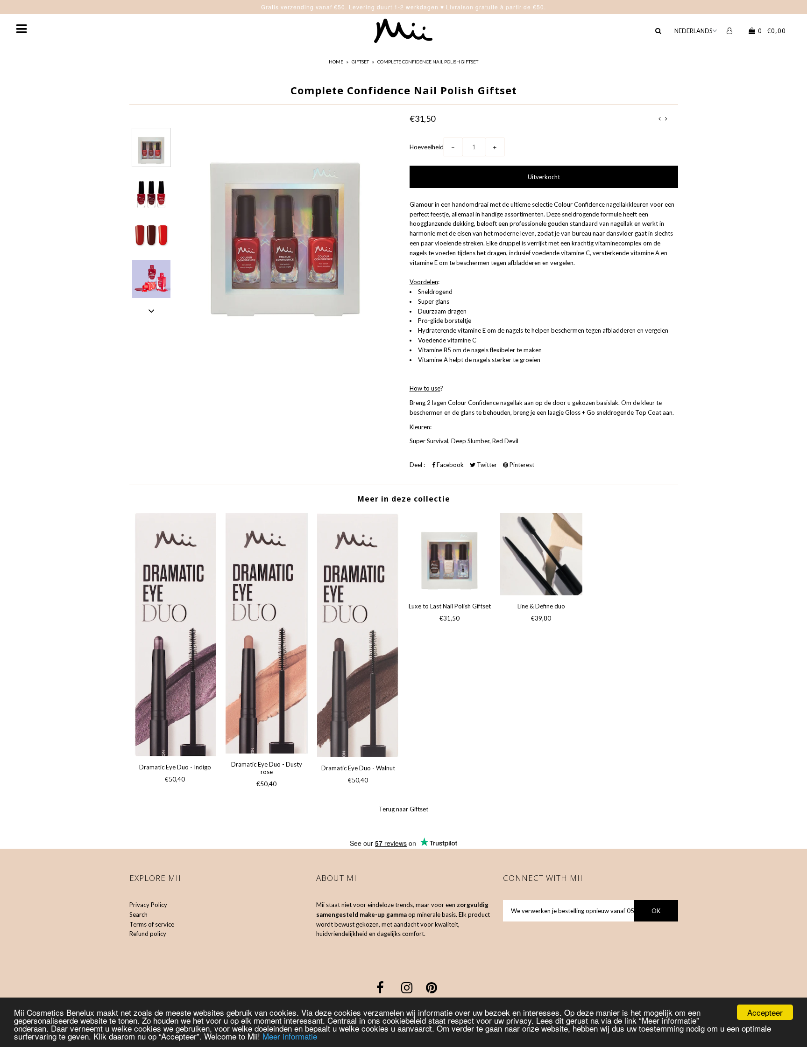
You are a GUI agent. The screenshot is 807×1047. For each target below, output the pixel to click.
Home (336, 61)
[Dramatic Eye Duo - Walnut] (358, 635)
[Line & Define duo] (541, 554)
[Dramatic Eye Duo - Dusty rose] (267, 633)
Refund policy (147, 933)
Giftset (360, 61)
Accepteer (765, 1012)
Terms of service (151, 924)
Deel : (417, 464)
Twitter (486, 464)
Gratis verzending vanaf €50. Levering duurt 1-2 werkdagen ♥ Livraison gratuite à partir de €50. (403, 7)
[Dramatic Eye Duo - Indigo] (175, 634)
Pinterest (521, 464)
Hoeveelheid (427, 147)
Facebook (449, 464)
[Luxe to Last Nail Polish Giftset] (450, 554)
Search (138, 914)
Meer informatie (289, 1036)
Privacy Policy (148, 904)
